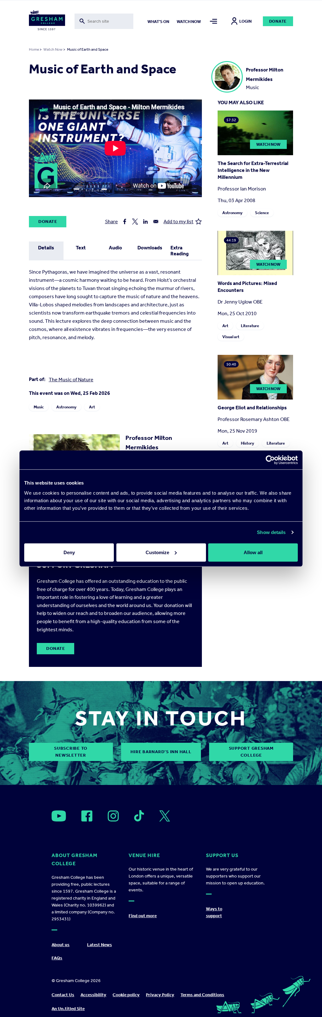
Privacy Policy (160, 994)
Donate (278, 21)
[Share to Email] (156, 221)
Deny (69, 552)
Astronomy (66, 407)
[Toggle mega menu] (214, 21)
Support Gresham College (251, 752)
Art (92, 407)
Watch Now (53, 49)
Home (34, 49)
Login (245, 21)
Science (262, 212)
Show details (271, 532)
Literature (250, 325)
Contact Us (63, 994)
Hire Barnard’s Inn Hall (160, 751)
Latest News (99, 944)
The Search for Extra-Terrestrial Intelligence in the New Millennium (253, 170)
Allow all (253, 552)
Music (39, 407)
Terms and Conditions (202, 994)
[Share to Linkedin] (145, 221)
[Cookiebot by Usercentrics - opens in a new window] (270, 460)
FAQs (57, 958)
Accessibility (93, 994)
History (247, 443)
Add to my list (178, 221)
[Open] (59, 815)
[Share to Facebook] (125, 221)
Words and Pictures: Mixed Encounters (247, 286)
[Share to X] (135, 221)
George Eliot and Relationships (252, 408)
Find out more (143, 915)
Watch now (189, 21)
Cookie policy (126, 994)
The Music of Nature (71, 380)
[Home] (47, 21)
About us (60, 944)
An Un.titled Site (68, 1008)
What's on (158, 21)
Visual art (230, 336)
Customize (157, 552)
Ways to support (214, 912)
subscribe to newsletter (70, 752)
